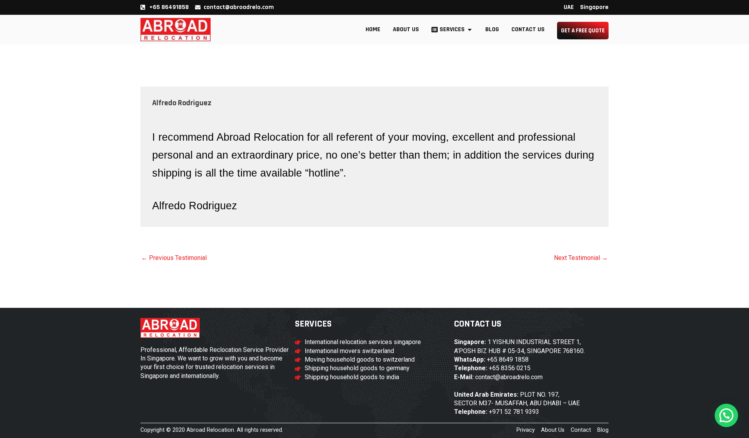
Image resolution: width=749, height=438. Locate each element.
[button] (726, 415)
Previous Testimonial (174, 258)
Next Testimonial (581, 258)
